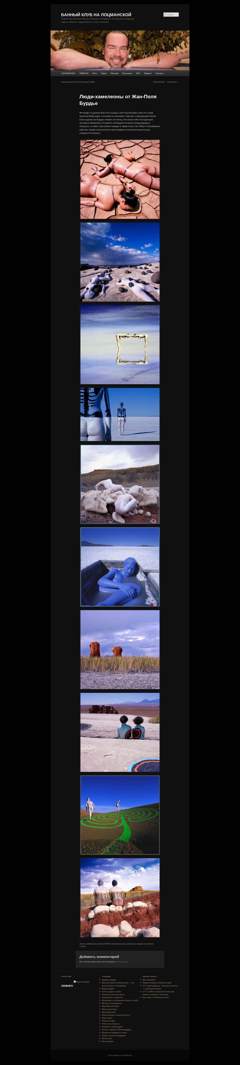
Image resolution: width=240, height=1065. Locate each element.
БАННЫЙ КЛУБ (68, 73)
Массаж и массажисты (112, 1003)
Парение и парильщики (112, 1026)
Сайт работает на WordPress (120, 1055)
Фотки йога (107, 1038)
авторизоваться (121, 961)
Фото (95, 73)
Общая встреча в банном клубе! (157, 982)
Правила (147, 73)
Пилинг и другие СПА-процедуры (116, 1029)
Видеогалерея (108, 988)
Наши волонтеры (109, 1009)
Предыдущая (158, 82)
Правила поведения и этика (114, 1032)
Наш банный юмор (110, 1006)
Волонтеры (127, 73)
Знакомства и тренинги (112, 997)
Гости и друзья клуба (111, 991)
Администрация (109, 979)
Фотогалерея (107, 1041)
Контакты (159, 73)
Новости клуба (108, 1020)
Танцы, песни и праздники (114, 1035)
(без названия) (148, 979)
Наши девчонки (109, 1012)
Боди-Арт (122, 943)
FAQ (138, 73)
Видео (104, 73)
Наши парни (107, 1017)
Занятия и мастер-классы (113, 994)
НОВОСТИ (83, 73)
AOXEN (92, 82)
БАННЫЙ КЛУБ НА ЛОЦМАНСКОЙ (96, 14)
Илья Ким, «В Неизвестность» (155, 997)
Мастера (114, 73)
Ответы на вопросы (111, 1023)
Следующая (173, 82)
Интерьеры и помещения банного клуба (120, 1000)
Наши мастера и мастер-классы (116, 1015)
